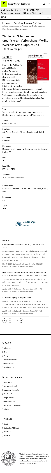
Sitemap (7, 409)
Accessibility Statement (12, 405)
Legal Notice (9, 397)
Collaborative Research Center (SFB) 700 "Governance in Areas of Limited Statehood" (22, 11)
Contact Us (8, 394)
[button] (4, 320)
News (6, 352)
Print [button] (6, 424)
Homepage (6, 23)
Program (7, 356)
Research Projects (10, 359)
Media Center (9, 367)
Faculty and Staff (10, 386)
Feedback (7, 432)
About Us (7, 348)
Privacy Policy (9, 401)
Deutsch (7, 435)
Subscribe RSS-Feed (11, 428)
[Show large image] (38, 68)
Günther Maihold (9, 123)
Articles (29, 23)
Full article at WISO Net (14, 177)
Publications (18, 23)
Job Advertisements (11, 390)
